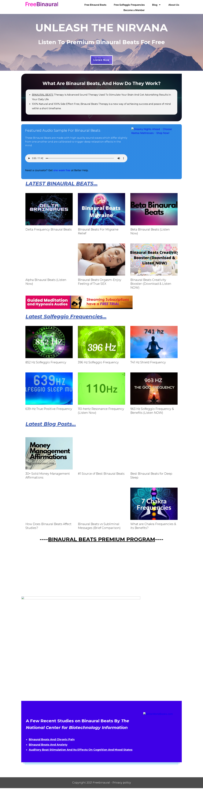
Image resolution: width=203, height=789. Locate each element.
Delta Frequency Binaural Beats (48, 229)
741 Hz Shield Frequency (148, 362)
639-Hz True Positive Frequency (48, 409)
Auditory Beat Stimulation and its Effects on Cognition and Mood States (80, 749)
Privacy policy (121, 782)
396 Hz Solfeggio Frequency (98, 362)
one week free (61, 170)
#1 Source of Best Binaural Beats (101, 473)
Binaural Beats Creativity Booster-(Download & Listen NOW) (150, 283)
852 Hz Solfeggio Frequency (45, 362)
